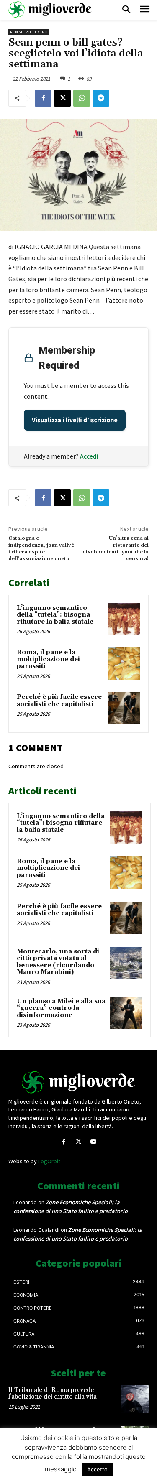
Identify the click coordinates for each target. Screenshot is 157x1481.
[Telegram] (101, 98)
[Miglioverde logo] (79, 1082)
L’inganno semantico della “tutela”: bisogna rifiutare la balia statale (55, 615)
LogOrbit (49, 1161)
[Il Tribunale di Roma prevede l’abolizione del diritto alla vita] (135, 1399)
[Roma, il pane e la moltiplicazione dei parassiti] (124, 663)
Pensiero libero (29, 32)
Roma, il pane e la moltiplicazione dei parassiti (48, 659)
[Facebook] (43, 98)
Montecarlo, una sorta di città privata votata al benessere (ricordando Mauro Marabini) (58, 962)
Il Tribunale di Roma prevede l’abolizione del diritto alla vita (52, 1393)
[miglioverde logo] (50, 9)
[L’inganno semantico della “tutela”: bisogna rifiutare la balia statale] (124, 619)
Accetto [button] (97, 1469)
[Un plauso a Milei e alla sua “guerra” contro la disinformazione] (126, 1013)
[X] (62, 98)
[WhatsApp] (81, 98)
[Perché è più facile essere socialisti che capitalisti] (124, 708)
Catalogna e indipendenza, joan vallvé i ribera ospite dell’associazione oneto (41, 548)
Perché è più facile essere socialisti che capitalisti (59, 700)
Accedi (89, 456)
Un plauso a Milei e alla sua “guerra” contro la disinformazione (61, 1008)
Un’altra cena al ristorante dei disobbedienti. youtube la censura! (115, 548)
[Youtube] (93, 1142)
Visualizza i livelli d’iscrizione (75, 420)
